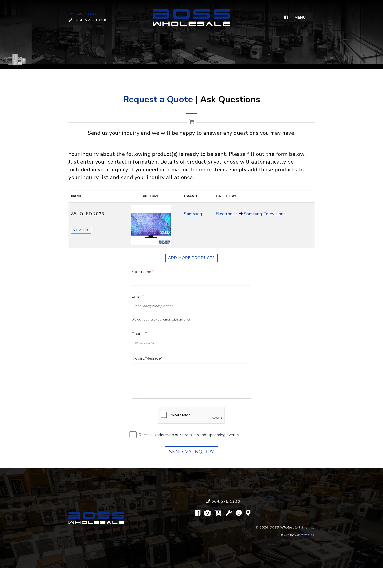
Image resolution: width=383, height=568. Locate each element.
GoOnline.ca (305, 534)
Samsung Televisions (265, 214)
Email (138, 296)
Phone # (139, 334)
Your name (143, 272)
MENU (300, 17)
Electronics (227, 214)
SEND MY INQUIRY (191, 451)
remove (81, 230)
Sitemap (308, 527)
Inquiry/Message (147, 358)
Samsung (193, 214)
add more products (191, 258)
